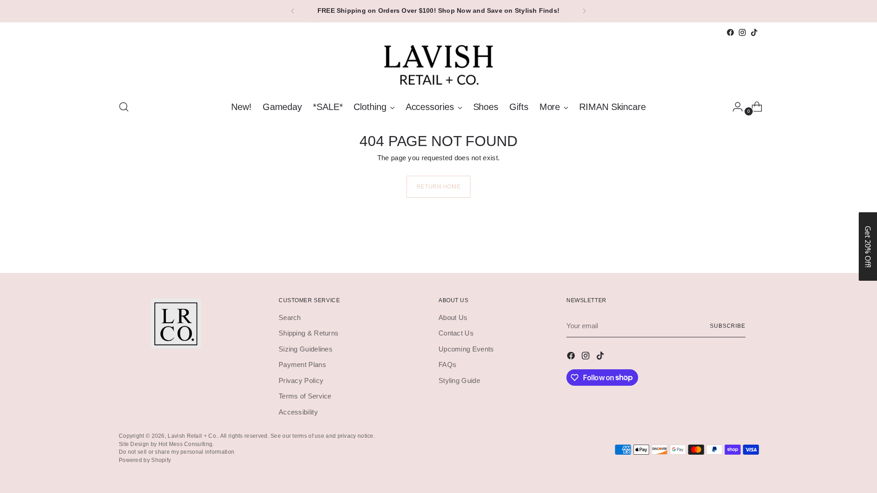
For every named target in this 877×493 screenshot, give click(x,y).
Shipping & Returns (308, 333)
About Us (452, 317)
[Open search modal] (124, 107)
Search (290, 317)
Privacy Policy (301, 380)
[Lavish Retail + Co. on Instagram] (742, 32)
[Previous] (293, 11)
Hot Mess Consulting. (186, 444)
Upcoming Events (466, 349)
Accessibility (298, 412)
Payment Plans (302, 364)
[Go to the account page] (734, 107)
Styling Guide (459, 380)
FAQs (447, 364)
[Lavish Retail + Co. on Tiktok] (754, 32)
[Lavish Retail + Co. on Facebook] (730, 32)
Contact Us (456, 333)
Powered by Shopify (145, 460)
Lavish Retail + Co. (192, 436)
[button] (868, 246)
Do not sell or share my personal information (176, 452)
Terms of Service (305, 396)
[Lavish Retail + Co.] (438, 65)
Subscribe (727, 326)
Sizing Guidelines (306, 349)
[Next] (584, 11)
